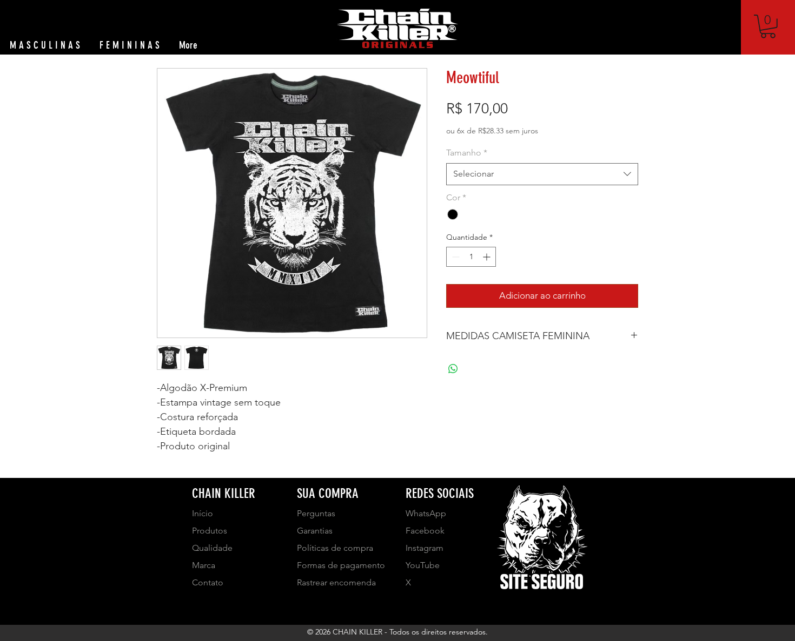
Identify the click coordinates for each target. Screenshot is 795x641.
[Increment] (487, 256)
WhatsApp (426, 513)
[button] (768, 26)
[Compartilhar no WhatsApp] (453, 368)
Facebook (425, 530)
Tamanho (466, 152)
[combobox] (542, 174)
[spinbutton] (471, 256)
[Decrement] (454, 256)
